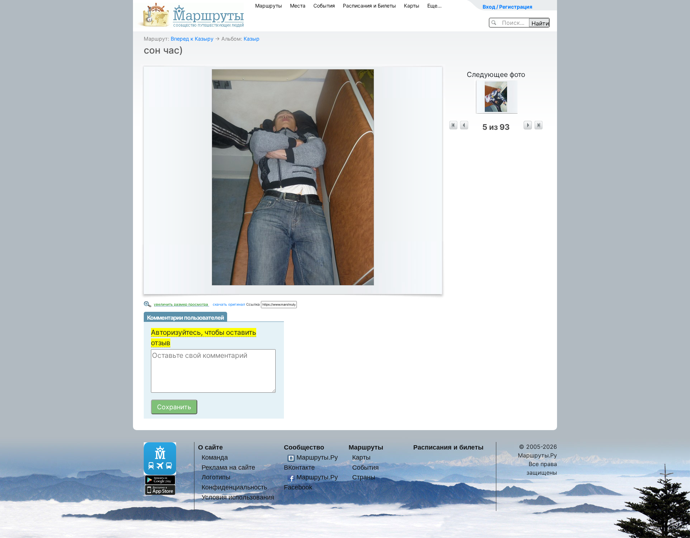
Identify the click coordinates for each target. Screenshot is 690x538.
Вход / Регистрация (507, 7)
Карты (411, 6)
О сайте (210, 447)
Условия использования (238, 497)
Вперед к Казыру (192, 39)
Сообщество (304, 447)
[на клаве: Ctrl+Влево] (464, 125)
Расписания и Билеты (369, 6)
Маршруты (268, 6)
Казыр (251, 39)
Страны (363, 477)
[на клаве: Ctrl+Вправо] (528, 125)
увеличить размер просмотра (181, 304)
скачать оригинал (229, 304)
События (324, 6)
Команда (215, 457)
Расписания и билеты (448, 447)
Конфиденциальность (234, 487)
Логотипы (216, 477)
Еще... (434, 6)
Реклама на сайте (228, 467)
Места (297, 6)
